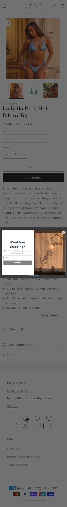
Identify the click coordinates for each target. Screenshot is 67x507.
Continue (17, 263)
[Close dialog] (63, 232)
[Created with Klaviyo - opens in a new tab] (33, 276)
